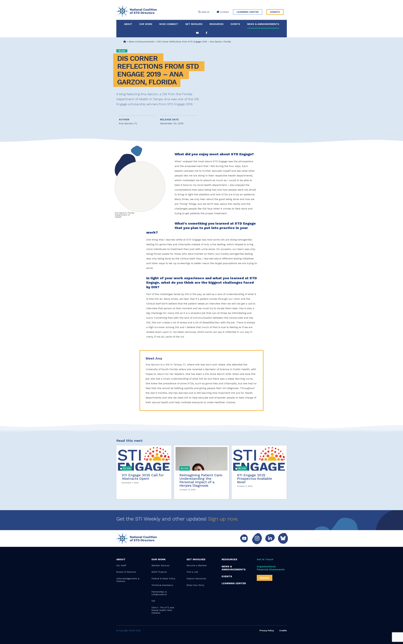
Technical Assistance (162, 585)
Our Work (145, 24)
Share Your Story (195, 585)
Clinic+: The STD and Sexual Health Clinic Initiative (162, 610)
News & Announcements (263, 24)
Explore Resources (196, 578)
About (128, 24)
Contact (224, 12)
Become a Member (197, 565)
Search (205, 12)
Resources (217, 24)
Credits (283, 630)
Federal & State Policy (163, 578)
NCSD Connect (168, 24)
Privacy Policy (267, 630)
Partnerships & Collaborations (159, 593)
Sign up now (222, 519)
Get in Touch (265, 559)
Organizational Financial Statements (271, 568)
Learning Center (248, 12)
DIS (153, 601)
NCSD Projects (159, 572)
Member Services (160, 565)
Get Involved (193, 24)
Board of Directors (126, 572)
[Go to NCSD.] (124, 41)
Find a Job (192, 572)
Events (235, 24)
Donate (275, 12)
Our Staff (121, 565)
